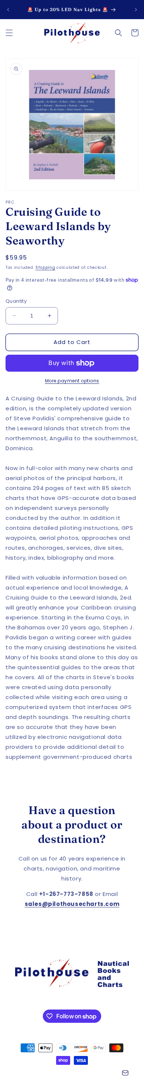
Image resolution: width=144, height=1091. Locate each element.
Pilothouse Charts (50, 1074)
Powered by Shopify (95, 1074)
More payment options (72, 381)
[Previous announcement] (8, 9)
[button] (9, 33)
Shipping (45, 267)
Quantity (16, 301)
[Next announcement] (136, 9)
